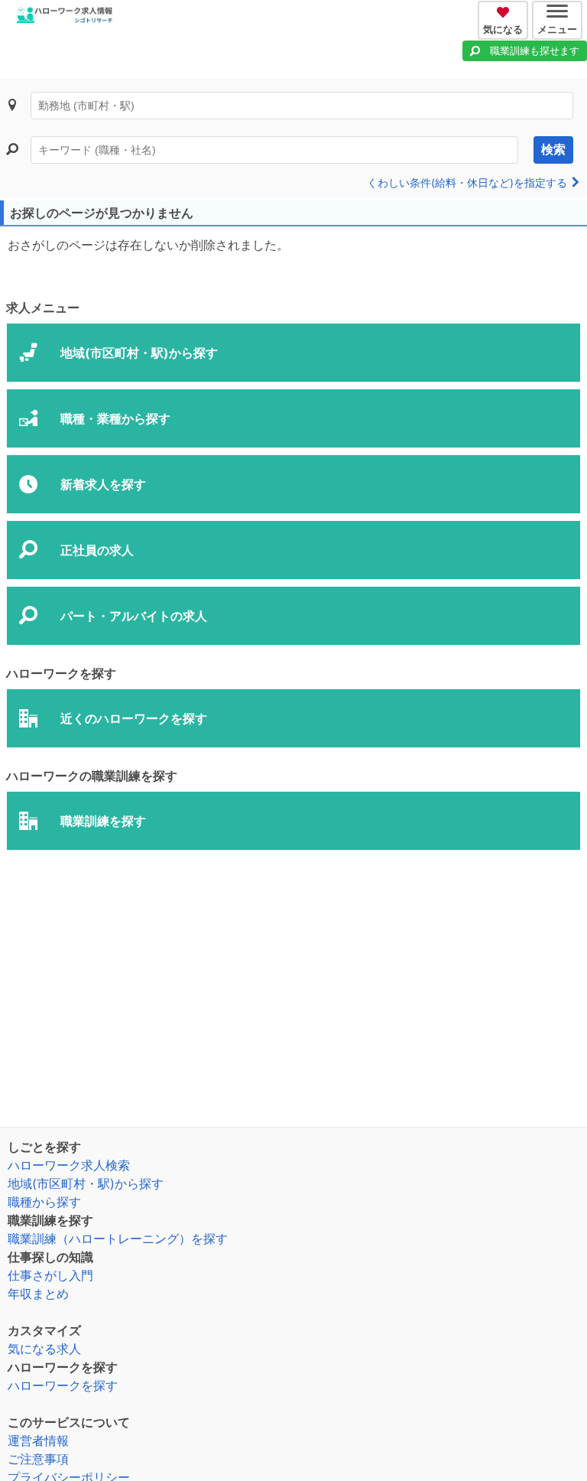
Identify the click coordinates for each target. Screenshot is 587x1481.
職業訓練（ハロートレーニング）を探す (118, 1238)
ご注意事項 (38, 1458)
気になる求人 (44, 1348)
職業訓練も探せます (534, 50)
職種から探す (44, 1201)
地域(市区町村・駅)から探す (86, 1183)
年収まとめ (38, 1293)
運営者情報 (38, 1440)
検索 (553, 149)
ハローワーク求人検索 (69, 1165)
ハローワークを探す (63, 1385)
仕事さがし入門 (50, 1275)
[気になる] (505, 10)
